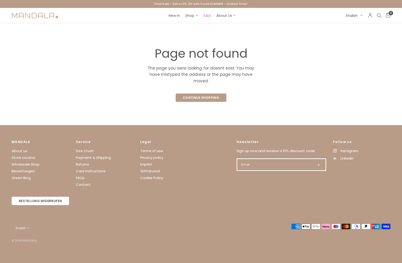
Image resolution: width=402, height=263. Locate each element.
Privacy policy (151, 157)
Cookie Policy (151, 177)
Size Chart (85, 150)
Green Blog (21, 177)
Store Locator (23, 157)
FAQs (80, 177)
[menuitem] (174, 15)
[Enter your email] (318, 165)
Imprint (146, 164)
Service (83, 141)
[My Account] (370, 15)
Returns (82, 164)
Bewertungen (23, 171)
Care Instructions (91, 171)
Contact (83, 184)
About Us (224, 15)
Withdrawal (150, 171)
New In (174, 15)
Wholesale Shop (26, 164)
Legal (145, 141)
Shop (189, 15)
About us (19, 150)
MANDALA (21, 141)
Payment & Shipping (93, 157)
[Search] (379, 15)
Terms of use (151, 150)
